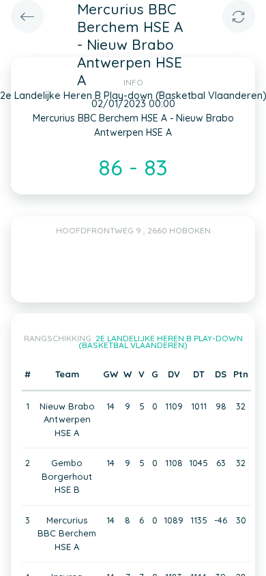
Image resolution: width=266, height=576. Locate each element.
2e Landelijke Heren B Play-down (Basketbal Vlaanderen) (160, 341)
